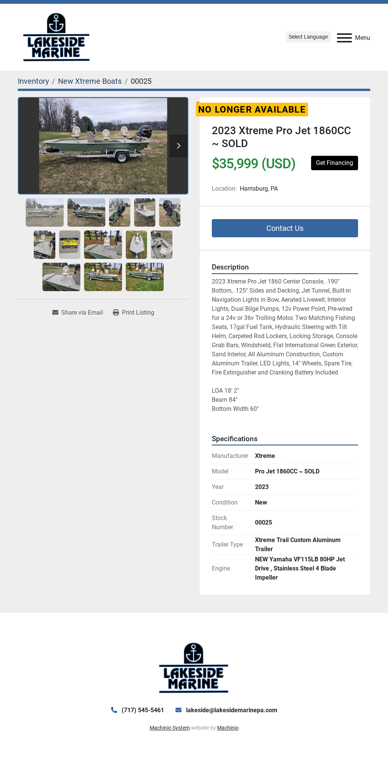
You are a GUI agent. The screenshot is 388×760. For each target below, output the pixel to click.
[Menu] (344, 37)
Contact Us (285, 228)
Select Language (308, 37)
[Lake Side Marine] (193, 667)
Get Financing (334, 162)
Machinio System (170, 728)
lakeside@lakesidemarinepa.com (231, 710)
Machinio (228, 728)
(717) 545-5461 (142, 710)
